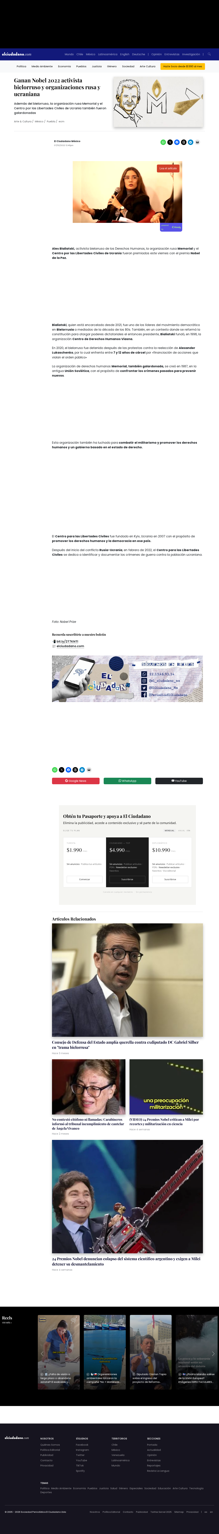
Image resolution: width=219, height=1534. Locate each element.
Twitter (80, 1455)
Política (21, 66)
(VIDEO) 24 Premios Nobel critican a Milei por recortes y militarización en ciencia (164, 1121)
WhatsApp (128, 781)
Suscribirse (127, 879)
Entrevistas (171, 54)
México (90, 54)
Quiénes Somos (50, 1444)
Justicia (97, 66)
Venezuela (118, 1455)
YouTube (180, 781)
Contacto (46, 1460)
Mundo (69, 54)
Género (112, 66)
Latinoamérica (107, 54)
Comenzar (84, 879)
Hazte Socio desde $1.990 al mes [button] (182, 66)
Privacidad (46, 1465)
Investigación (191, 54)
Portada (152, 1444)
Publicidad (46, 1455)
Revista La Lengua (158, 1471)
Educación (164, 1488)
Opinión (156, 54)
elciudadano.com (70, 646)
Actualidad (154, 1450)
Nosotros (95, 1511)
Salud (113, 1488)
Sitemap (179, 1511)
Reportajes (153, 1465)
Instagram (82, 1450)
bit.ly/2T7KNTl (67, 641)
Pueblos (81, 66)
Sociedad (128, 66)
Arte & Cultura (22, 121)
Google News (77, 781)
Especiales (136, 1488)
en (211, 1511)
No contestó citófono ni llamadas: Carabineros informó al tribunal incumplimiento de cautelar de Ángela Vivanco (88, 1123)
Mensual (169, 830)
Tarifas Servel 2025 (161, 1511)
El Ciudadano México (67, 141)
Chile (79, 54)
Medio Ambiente (42, 66)
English (124, 54)
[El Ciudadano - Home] (16, 54)
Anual (184, 830)
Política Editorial (50, 1450)
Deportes (46, 1492)
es (205, 1511)
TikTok (80, 1465)
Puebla (51, 121)
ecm (61, 121)
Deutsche (138, 54)
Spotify (80, 1471)
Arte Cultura (147, 66)
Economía (64, 66)
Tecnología (196, 1488)
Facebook (82, 1444)
